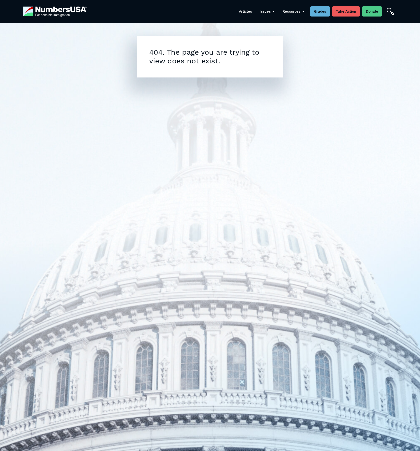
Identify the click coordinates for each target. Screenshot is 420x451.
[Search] (390, 11)
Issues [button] (265, 11)
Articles (245, 11)
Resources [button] (291, 11)
